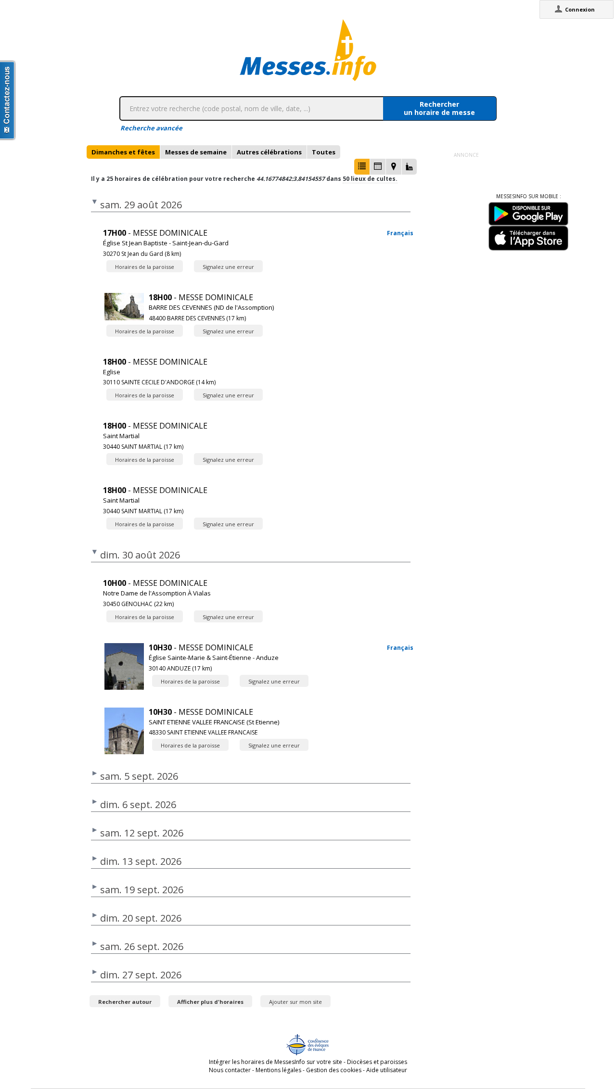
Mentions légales (278, 1070)
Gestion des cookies (333, 1070)
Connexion (580, 9)
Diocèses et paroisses (377, 1062)
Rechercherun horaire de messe (439, 108)
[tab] (123, 152)
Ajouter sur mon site (295, 1001)
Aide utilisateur (386, 1070)
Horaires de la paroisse (144, 266)
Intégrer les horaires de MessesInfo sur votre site (275, 1062)
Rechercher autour (125, 1001)
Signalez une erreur (228, 266)
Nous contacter (230, 1070)
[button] (362, 167)
